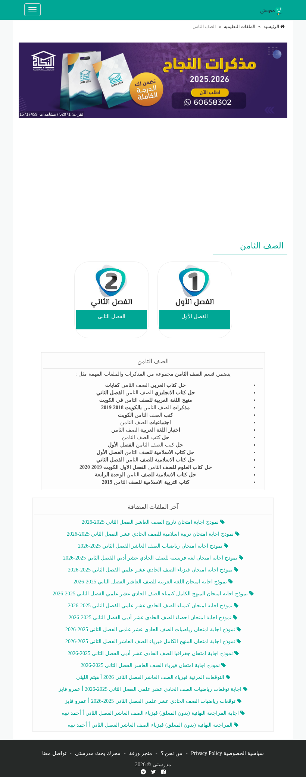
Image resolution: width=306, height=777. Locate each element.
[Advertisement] (153, 178)
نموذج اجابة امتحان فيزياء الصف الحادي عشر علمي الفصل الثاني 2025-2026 (151, 570)
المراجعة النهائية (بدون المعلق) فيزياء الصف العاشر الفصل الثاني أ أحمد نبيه (151, 725)
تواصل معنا (54, 753)
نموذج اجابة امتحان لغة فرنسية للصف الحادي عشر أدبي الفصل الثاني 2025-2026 (151, 558)
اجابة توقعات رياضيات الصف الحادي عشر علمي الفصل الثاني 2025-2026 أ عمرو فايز (151, 689)
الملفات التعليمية (239, 26)
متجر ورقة (140, 753)
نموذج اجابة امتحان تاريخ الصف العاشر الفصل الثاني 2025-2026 (151, 522)
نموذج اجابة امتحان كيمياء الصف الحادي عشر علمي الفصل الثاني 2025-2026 (151, 605)
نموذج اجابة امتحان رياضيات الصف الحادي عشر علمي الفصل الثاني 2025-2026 (151, 629)
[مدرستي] (272, 9)
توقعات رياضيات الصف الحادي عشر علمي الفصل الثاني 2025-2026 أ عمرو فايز (151, 701)
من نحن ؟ (171, 753)
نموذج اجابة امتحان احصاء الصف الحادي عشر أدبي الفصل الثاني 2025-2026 (151, 617)
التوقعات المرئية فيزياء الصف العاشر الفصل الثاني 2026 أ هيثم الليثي (151, 677)
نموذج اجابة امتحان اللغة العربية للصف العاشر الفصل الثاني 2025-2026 (151, 582)
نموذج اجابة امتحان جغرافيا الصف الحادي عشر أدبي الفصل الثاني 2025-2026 (151, 653)
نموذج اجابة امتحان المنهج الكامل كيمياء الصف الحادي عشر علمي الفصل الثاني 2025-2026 (151, 593)
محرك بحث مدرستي (98, 753)
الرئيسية (271, 26)
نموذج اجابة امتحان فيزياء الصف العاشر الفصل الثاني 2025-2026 (151, 665)
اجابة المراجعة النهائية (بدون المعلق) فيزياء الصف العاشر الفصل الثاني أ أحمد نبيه (151, 713)
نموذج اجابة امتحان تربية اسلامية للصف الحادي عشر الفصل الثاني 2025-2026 (151, 534)
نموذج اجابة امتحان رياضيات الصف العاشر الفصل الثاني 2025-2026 (151, 546)
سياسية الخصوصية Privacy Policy (227, 753)
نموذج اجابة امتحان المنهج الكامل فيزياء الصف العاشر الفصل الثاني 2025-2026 (151, 641)
